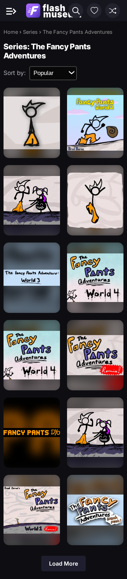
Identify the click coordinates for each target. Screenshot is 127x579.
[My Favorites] (94, 10)
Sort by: (15, 72)
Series (30, 32)
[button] (75, 10)
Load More (63, 563)
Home (11, 32)
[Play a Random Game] (112, 10)
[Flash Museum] (53, 10)
